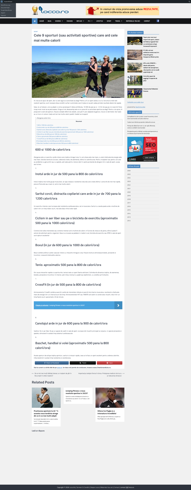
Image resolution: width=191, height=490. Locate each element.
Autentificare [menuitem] (8, 1)
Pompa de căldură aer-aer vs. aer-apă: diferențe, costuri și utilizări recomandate (141, 127)
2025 (129, 174)
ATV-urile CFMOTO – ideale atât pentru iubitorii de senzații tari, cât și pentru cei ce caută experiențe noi (151, 67)
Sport (109, 21)
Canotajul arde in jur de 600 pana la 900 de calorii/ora (53, 141)
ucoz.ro (59, 367)
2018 (129, 199)
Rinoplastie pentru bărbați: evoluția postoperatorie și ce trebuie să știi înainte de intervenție (142, 132)
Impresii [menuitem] (3, 15)
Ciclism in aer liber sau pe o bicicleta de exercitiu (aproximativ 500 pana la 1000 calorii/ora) (64, 132)
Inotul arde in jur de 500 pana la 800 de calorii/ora (52, 127)
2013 (129, 217)
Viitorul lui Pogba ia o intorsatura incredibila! (106, 412)
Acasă (41, 21)
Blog (49, 21)
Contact (147, 21)
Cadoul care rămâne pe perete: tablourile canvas (141, 122)
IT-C (89, 21)
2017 (129, 203)
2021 (129, 188)
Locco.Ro (72, 487)
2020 (129, 192)
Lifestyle (99, 21)
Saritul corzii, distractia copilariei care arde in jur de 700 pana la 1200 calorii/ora (61, 129)
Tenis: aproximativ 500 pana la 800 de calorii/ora (52, 136)
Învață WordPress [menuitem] (6, 10)
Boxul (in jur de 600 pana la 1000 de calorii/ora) (51, 134)
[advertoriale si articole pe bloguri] (142, 161)
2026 (129, 171)
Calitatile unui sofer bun (135, 102)
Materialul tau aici (133, 21)
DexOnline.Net (140, 107)
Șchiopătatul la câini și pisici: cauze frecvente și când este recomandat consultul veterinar (142, 117)
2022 (129, 185)
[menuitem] (1, 1)
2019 (129, 196)
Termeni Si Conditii (82, 487)
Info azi (79, 21)
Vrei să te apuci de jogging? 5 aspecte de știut (150, 78)
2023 (129, 181)
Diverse (58, 21)
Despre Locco (94, 487)
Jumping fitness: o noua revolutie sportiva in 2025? (77, 392)
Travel (117, 21)
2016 (129, 206)
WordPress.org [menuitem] (5, 5)
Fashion (70, 21)
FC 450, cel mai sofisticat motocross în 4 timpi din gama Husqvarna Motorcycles (151, 53)
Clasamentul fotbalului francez (150, 90)
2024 (129, 178)
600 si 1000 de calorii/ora (44, 125)
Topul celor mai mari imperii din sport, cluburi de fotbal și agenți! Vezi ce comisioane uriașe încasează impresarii (151, 41)
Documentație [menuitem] (5, 7)
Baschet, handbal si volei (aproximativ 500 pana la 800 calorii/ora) (57, 143)
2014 (129, 213)
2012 (129, 221)
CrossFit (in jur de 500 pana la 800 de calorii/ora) (51, 139)
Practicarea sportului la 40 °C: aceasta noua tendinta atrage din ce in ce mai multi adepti (46, 413)
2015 (129, 210)
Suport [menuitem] (3, 13)
